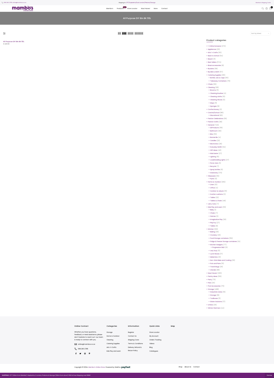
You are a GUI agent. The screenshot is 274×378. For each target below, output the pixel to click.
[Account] (266, 8)
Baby (212, 210)
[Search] (263, 8)
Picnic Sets (214, 163)
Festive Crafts (213, 122)
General (211, 125)
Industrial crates (216, 292)
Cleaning (211, 87)
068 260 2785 (8, 2)
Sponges (213, 106)
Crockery (213, 235)
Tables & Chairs (216, 201)
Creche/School (213, 113)
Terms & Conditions (135, 343)
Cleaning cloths (216, 96)
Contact (164, 8)
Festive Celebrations (215, 118)
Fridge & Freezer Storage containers (223, 241)
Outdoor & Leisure (217, 191)
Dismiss (269, 375)
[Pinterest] (90, 353)
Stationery (214, 173)
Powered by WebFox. (113, 367)
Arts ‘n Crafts (111, 347)
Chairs (210, 84)
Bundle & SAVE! (213, 72)
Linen (212, 184)
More (156, 8)
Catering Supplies (214, 75)
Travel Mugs (214, 267)
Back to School (213, 56)
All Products (214, 128)
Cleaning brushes (216, 93)
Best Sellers (212, 62)
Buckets (211, 69)
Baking (212, 232)
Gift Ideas (213, 150)
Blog (151, 347)
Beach (210, 59)
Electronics (214, 144)
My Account (153, 336)
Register (131, 332)
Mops (212, 103)
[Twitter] (81, 353)
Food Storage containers (219, 238)
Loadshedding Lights (217, 160)
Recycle (213, 166)
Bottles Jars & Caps (217, 78)
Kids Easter (214, 153)
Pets (209, 283)
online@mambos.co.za (19, 2)
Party (210, 279)
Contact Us (132, 336)
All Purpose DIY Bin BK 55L (13, 41)
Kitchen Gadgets (216, 245)
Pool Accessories (214, 286)
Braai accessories (214, 65)
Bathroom (214, 131)
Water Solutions (216, 301)
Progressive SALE (218, 247)
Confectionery (213, 109)
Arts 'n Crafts (213, 52)
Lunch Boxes (214, 254)
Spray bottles (215, 169)
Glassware (212, 176)
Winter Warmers (214, 308)
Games (213, 216)
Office (212, 188)
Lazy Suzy (213, 250)
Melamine (214, 257)
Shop (180, 367)
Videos (151, 343)
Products (120, 8)
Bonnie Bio (214, 137)
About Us (188, 367)
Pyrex (212, 179)
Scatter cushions (216, 194)
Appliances (212, 49)
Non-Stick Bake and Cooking (220, 260)
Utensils (213, 270)
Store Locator (132, 8)
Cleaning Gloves (216, 100)
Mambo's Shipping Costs (263, 2)
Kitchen (211, 229)
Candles (213, 140)
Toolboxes (214, 298)
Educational (214, 115)
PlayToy (213, 223)
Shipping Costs (133, 340)
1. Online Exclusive (214, 46)
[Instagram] (85, 353)
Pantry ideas (212, 276)
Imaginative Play (216, 219)
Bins (211, 134)
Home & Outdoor (214, 182)
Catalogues (153, 351)
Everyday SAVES (216, 147)
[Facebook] (76, 353)
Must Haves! (145, 8)
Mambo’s (109, 8)
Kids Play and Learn (215, 207)
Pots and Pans (215, 263)
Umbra (210, 305)
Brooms (213, 90)
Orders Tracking (155, 340)
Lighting (213, 157)
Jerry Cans (212, 204)
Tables (212, 197)
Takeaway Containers (218, 81)
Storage (211, 289)
